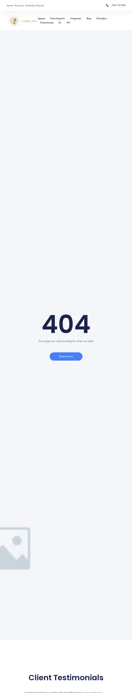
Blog (88, 18)
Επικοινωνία (46, 22)
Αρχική (41, 18)
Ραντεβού (101, 18)
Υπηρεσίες (75, 18)
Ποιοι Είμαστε (57, 18)
